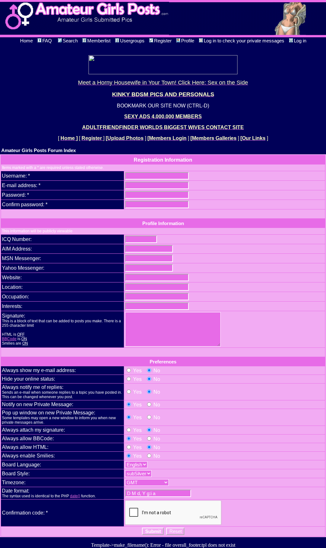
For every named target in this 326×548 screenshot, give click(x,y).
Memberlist (98, 40)
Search (70, 40)
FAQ (47, 40)
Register (163, 40)
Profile (187, 40)
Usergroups (132, 40)
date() (75, 496)
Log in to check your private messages (244, 40)
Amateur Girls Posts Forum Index (38, 150)
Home (26, 40)
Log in (300, 40)
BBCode (9, 339)
